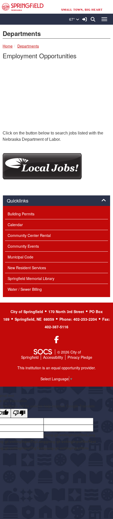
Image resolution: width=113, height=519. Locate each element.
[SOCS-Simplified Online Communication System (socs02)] (42, 352)
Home (8, 46)
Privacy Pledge (80, 357)
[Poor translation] (19, 413)
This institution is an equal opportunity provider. (56, 367)
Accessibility (53, 357)
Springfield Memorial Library (31, 278)
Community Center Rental (29, 235)
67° (72, 19)
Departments (28, 46)
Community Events (23, 246)
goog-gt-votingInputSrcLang (69, 435)
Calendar (15, 224)
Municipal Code (20, 257)
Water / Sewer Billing (25, 289)
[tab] (56, 200)
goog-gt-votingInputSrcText (71, 441)
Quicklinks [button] (23, 200)
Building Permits (21, 213)
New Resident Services (27, 267)
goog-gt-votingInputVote (66, 448)
